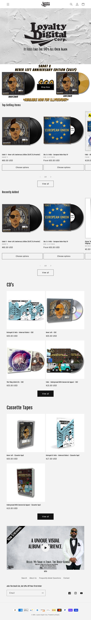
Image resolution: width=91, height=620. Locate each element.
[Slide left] (40, 176)
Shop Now (45, 87)
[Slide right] (50, 176)
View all (45, 183)
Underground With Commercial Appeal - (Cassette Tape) (24, 505)
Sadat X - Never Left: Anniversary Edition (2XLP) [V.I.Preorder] (21, 155)
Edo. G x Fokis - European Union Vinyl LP (56, 155)
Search (24, 578)
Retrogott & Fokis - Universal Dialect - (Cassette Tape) (62, 455)
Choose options (22, 167)
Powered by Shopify (53, 615)
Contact (66, 578)
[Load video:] (45, 548)
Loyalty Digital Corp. (42, 615)
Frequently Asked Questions (50, 578)
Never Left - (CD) (51, 332)
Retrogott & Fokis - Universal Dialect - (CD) (20, 332)
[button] (8, 4)
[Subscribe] (42, 593)
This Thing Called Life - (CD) (15, 382)
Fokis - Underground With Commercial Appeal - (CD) (62, 382)
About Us (33, 578)
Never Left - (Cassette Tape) (15, 455)
